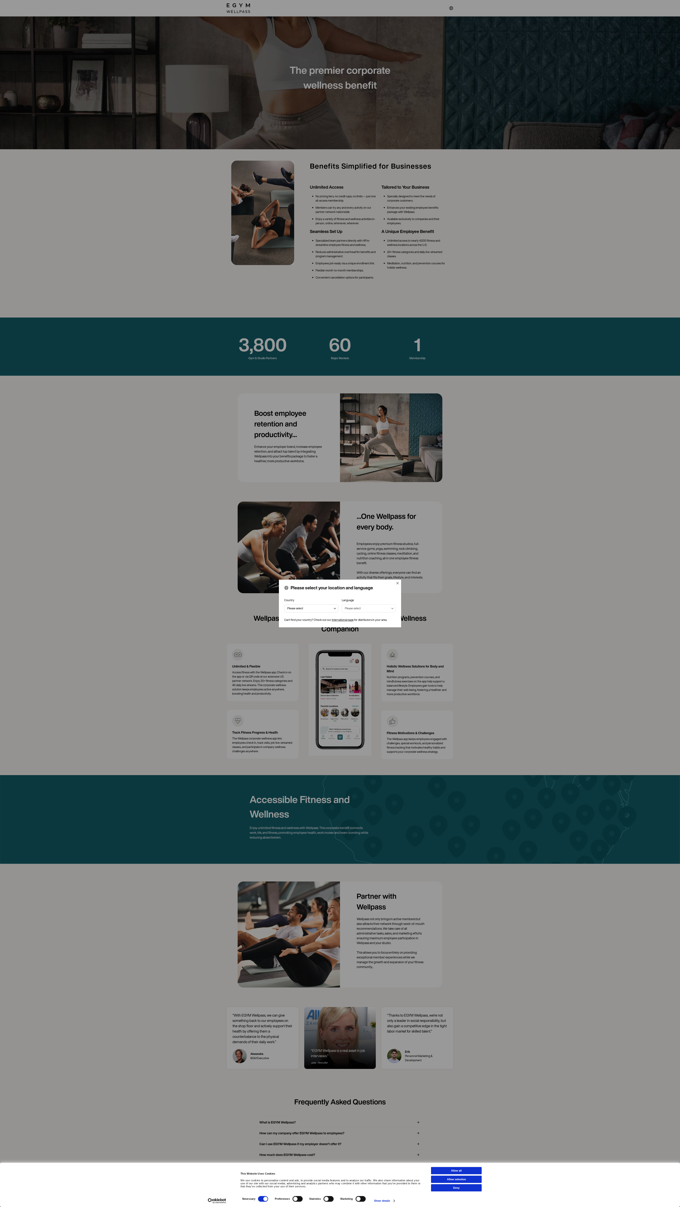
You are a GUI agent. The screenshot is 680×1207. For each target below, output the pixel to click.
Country (289, 600)
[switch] (298, 1199)
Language (348, 600)
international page (343, 620)
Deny (456, 1187)
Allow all (456, 1170)
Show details (382, 1200)
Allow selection (456, 1179)
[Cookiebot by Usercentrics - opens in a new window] (217, 1200)
